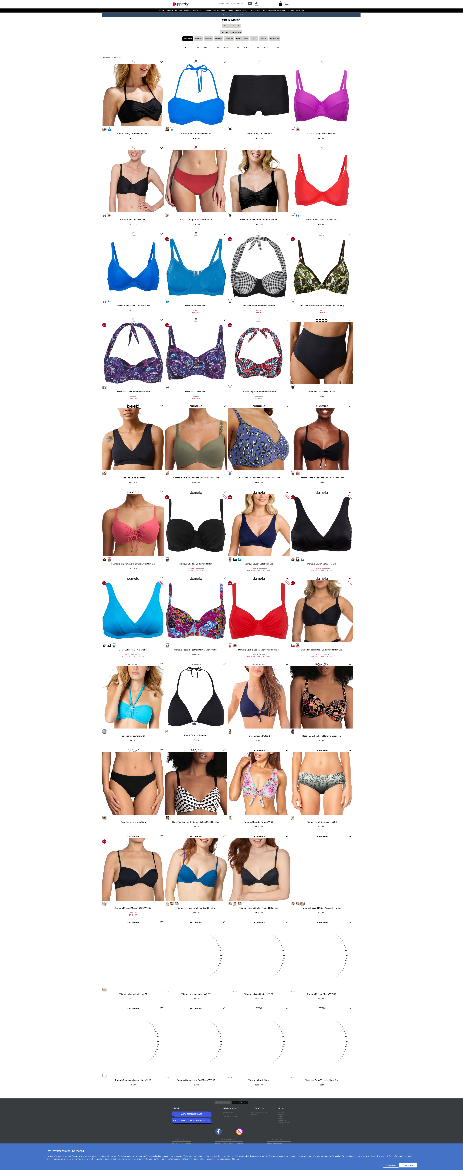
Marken (161, 10)
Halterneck (218, 39)
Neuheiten (169, 10)
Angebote (187, 10)
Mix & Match (188, 39)
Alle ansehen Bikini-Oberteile (231, 32)
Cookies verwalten (284, 1122)
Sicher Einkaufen (228, 1112)
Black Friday (282, 1120)
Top (254, 39)
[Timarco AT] (181, 4)
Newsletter (254, 1114)
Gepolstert (208, 39)
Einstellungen (391, 1165)
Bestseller (178, 10)
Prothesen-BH (274, 39)
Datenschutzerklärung (229, 1159)
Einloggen (256, 5)
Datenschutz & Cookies (230, 1116)
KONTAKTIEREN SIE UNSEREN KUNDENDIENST (191, 1121)
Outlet (280, 1116)
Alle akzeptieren (408, 1165)
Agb (224, 1114)
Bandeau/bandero (242, 39)
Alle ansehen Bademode (231, 26)
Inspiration (300, 10)
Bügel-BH (198, 39)
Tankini (263, 39)
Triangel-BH (229, 39)
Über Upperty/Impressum (259, 1112)
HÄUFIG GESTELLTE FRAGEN (191, 1114)
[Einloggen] (256, 2)
